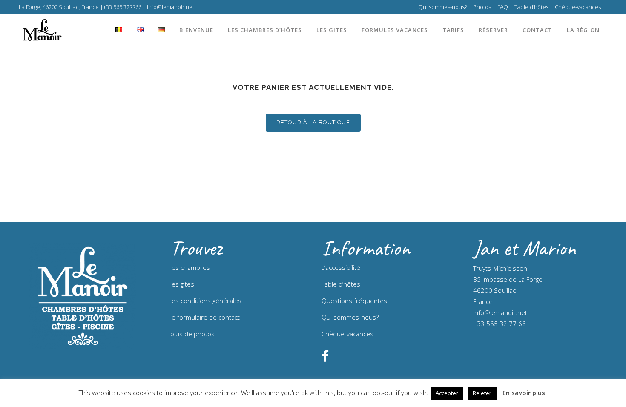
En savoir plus (524, 392)
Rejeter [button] (482, 393)
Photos (482, 7)
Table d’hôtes (531, 7)
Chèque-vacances (578, 7)
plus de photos (192, 334)
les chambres (190, 267)
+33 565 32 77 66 (499, 323)
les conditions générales (205, 300)
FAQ (502, 7)
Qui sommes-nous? (442, 7)
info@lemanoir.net (500, 312)
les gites (182, 284)
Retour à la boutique (313, 122)
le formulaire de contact (205, 317)
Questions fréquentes (354, 300)
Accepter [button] (447, 393)
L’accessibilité (341, 267)
